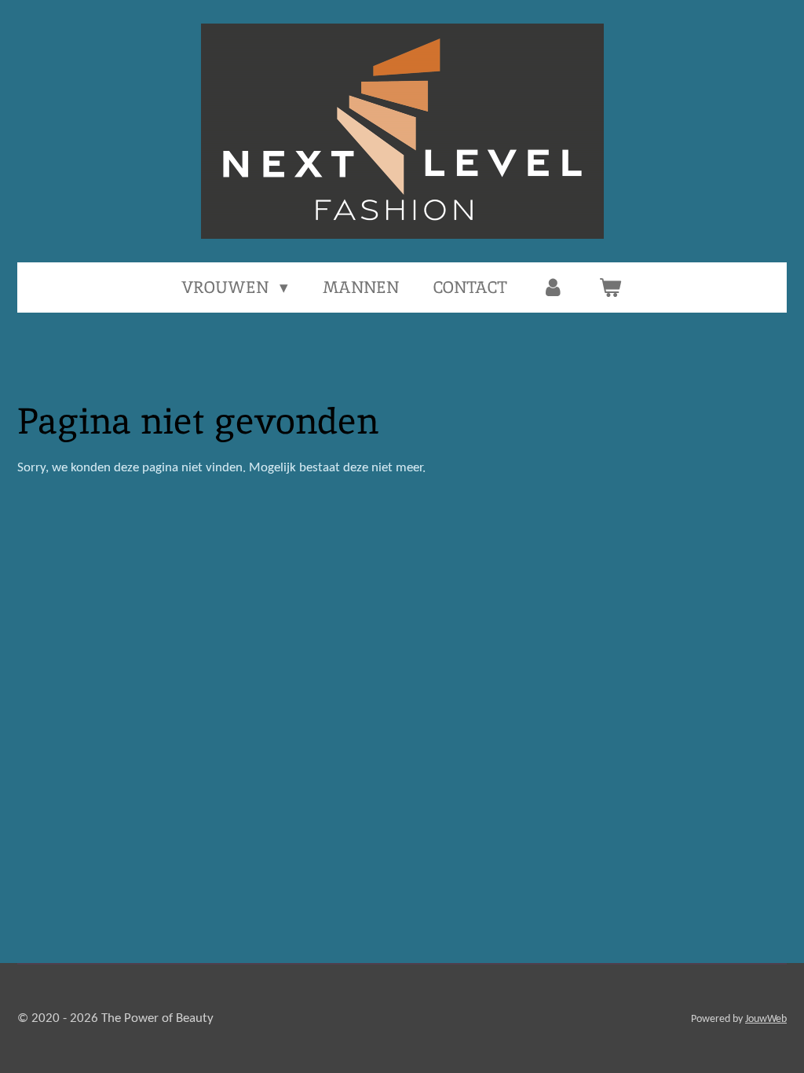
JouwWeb (766, 1019)
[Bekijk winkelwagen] (610, 287)
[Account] (553, 287)
